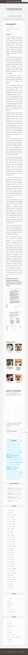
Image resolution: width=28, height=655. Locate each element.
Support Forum (10, 605)
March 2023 (9, 517)
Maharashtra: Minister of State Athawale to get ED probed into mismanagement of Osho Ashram (15, 489)
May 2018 (9, 561)
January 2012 (10, 586)
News (9, 457)
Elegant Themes (12, 651)
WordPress (22, 651)
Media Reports (12, 456)
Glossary (10, 452)
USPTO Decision (9, 474)
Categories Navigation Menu (15, 16)
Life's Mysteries (15, 454)
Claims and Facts (15, 443)
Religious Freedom (16, 466)
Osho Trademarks (15, 462)
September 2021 (10, 546)
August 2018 (9, 559)
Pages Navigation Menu (15, 1)
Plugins (8, 600)
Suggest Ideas (10, 602)
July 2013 (9, 581)
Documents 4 (19, 447)
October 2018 (10, 557)
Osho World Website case (11, 464)
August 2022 (10, 528)
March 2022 (9, 537)
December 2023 (10, 515)
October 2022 (10, 526)
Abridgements (10, 439)
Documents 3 (12, 19)
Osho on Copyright (11, 634)
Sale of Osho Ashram (12, 468)
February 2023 (10, 519)
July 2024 (9, 512)
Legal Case (9, 454)
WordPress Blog (10, 609)
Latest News (19, 452)
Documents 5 (8, 449)
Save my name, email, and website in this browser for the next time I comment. (14, 425)
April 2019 (9, 555)
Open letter (9, 630)
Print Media (9, 639)
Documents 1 (17, 446)
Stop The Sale (14, 500)
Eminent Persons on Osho (17, 449)
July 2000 (9, 588)
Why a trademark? (17, 479)
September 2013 (10, 579)
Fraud (7, 452)
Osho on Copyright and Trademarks (14, 637)
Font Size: (24, 0)
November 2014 (10, 568)
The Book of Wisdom (14, 471)
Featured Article (9, 450)
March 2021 (9, 552)
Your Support (10, 641)
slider (15, 469)
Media (20, 454)
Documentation (10, 598)
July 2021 (9, 548)
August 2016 (9, 566)
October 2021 (10, 544)
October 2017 (10, 564)
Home (7, 19)
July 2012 (9, 584)
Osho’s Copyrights (15, 29)
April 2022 (9, 535)
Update (21, 472)
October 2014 (10, 570)
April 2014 (9, 575)
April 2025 (9, 510)
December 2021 (10, 539)
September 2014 (10, 572)
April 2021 (9, 550)
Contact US (9, 623)
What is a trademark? (15, 475)
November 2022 (10, 524)
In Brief (13, 452)
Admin (11, 27)
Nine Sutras (14, 457)
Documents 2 (8, 447)
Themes (8, 607)
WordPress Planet (11, 611)
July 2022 (9, 530)
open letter (9, 632)
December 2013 (10, 577)
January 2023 (10, 521)
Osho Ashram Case (15, 459)
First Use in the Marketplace (17, 450)
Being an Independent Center (14, 441)
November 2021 (10, 541)
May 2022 (9, 532)
